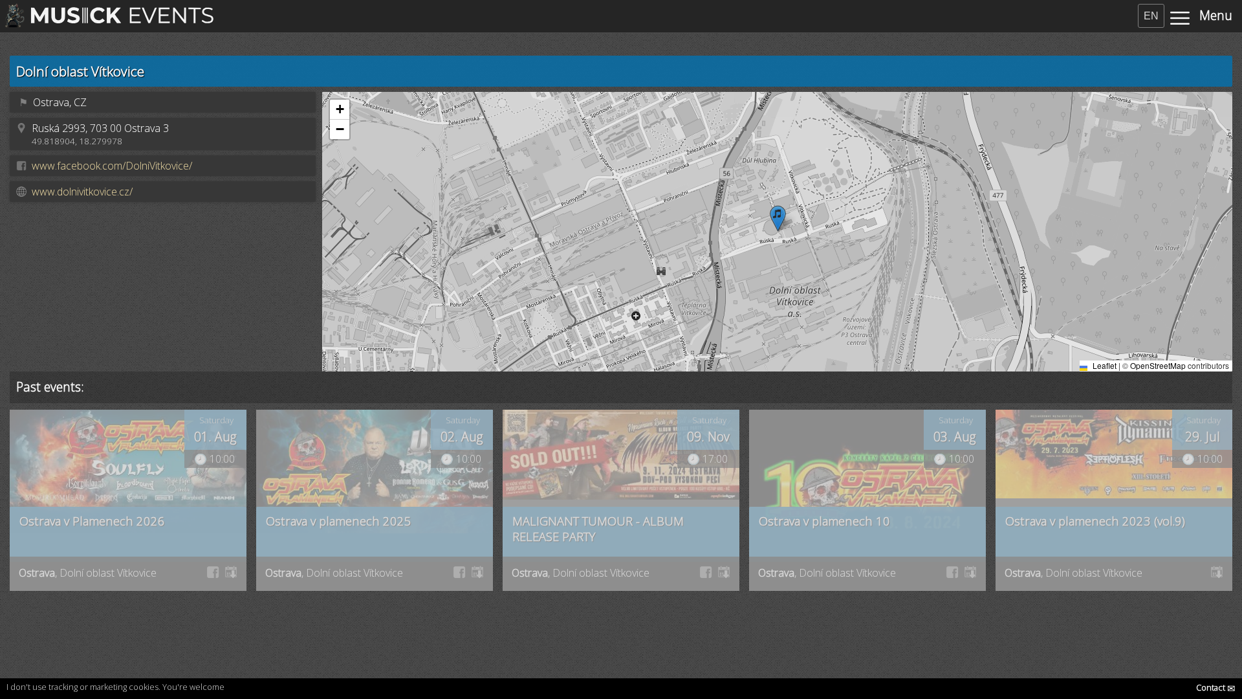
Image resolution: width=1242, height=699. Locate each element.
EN (1151, 15)
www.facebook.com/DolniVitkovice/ (112, 166)
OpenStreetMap (1158, 365)
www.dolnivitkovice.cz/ (82, 191)
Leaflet (1104, 365)
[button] (778, 218)
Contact (1216, 687)
